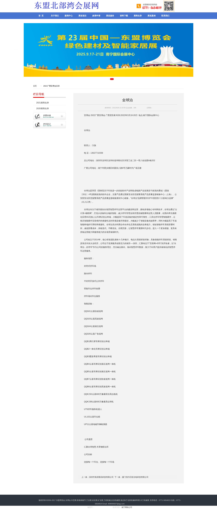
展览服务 (110, 16)
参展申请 (96, 16)
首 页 (41, 16)
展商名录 (138, 16)
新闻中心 (69, 16)
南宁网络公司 (127, 507)
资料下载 (124, 16)
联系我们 (165, 16)
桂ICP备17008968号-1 (103, 507)
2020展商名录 (42, 108)
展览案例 (152, 16)
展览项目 (82, 16)
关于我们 (55, 16)
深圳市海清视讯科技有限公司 (101, 477)
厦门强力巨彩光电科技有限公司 (135, 477)
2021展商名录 (42, 103)
